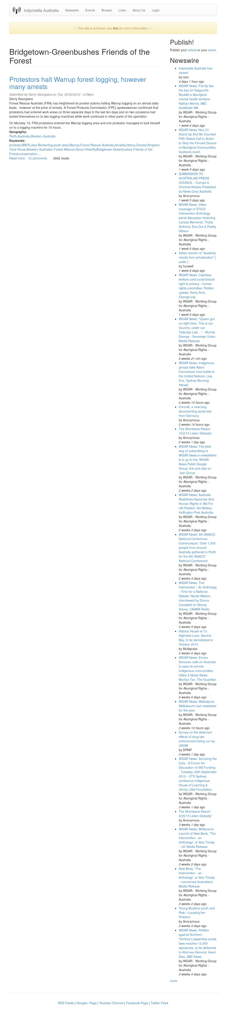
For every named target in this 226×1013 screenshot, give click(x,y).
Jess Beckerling (42, 145)
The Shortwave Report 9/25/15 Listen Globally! (195, 813)
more (173, 980)
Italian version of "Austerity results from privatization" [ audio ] (197, 257)
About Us (138, 10)
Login (156, 10)
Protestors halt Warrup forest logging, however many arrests (77, 82)
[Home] (18, 10)
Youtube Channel (111, 1003)
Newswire (72, 10)
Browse (107, 10)
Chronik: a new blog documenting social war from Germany (195, 411)
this (116, 28)
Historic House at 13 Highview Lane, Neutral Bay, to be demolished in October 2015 (196, 637)
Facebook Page (137, 1003)
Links (122, 10)
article (192, 50)
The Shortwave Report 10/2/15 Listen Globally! (195, 431)
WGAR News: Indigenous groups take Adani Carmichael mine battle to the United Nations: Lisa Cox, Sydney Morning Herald (197, 374)
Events (90, 10)
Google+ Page (87, 1003)
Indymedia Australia (41, 10)
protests (15, 145)
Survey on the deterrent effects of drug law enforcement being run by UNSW (197, 739)
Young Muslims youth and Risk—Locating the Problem (197, 912)
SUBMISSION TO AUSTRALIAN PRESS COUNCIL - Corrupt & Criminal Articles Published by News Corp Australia (197, 182)
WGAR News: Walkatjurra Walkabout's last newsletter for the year (198, 705)
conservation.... (30, 153)
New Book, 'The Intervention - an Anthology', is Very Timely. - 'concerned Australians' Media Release (197, 877)
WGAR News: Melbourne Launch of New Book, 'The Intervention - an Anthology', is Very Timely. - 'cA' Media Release (197, 838)
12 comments (37, 158)
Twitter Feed (159, 1003)
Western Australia (43, 136)
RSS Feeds (66, 1003)
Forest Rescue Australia (97, 145)
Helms (130, 145)
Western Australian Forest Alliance (50, 149)
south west (60, 145)
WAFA (25, 145)
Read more (17, 158)
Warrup (74, 145)
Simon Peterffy (85, 149)
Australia (24, 136)
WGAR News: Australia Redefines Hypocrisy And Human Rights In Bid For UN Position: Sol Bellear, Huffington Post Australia (196, 504)
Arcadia (120, 145)
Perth (13, 136)
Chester (141, 145)
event (212, 50)
